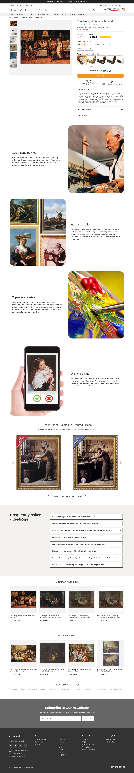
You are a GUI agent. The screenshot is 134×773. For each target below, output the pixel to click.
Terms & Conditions (88, 749)
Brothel (23, 689)
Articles (61, 749)
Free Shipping (111, 10)
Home (10, 17)
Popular (37, 744)
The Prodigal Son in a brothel (33, 17)
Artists (11, 14)
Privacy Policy (86, 747)
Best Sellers (39, 742)
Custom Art (55, 14)
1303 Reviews (87, 30)
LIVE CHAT (29, 6)
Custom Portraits (40, 739)
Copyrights (62, 755)
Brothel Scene (33, 689)
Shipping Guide (111, 742)
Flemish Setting (53, 689)
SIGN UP (117, 6)
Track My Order (110, 739)
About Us (62, 739)
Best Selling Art (68, 14)
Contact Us (85, 739)
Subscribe (88, 718)
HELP (20, 6)
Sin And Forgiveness (115, 689)
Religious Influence (101, 689)
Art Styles (21, 14)
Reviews (61, 747)
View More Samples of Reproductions (67, 497)
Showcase (82, 14)
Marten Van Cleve (19, 17)
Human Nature (65, 689)
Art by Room (43, 14)
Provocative (88, 689)
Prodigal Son (77, 689)
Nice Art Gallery (22, 10)
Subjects (31, 14)
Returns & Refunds (88, 744)
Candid (43, 689)
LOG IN (123, 6)
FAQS (84, 742)
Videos (61, 752)
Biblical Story (13, 689)
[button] (20, 47)
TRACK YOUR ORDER (106, 6)
